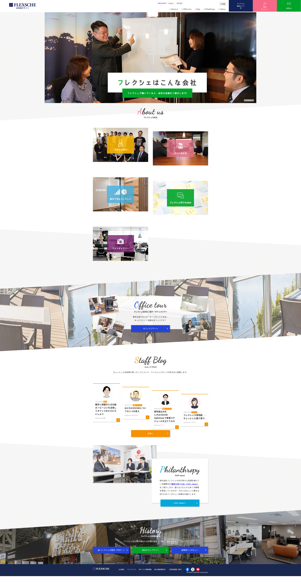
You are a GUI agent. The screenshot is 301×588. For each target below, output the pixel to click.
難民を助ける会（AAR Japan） (185, 484)
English (170, 3)
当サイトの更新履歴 (145, 569)
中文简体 (179, 3)
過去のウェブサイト (150, 550)
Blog (198, 9)
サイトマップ (131, 569)
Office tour (187, 9)
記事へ (150, 433)
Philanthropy (210, 9)
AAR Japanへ (180, 503)
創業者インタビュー (189, 550)
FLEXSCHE (22, 6)
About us (174, 9)
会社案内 (121, 569)
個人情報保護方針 (160, 569)
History (223, 9)
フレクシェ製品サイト (241, 5)
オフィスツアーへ (150, 328)
